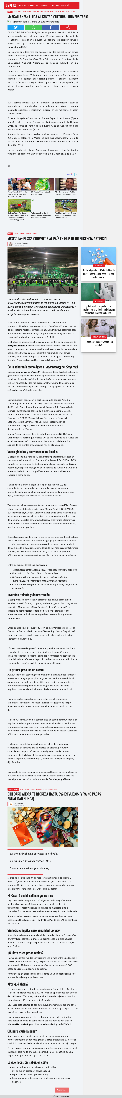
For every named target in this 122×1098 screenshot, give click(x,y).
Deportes (44, 5)
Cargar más (61, 1090)
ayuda (15, 12)
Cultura (10, 12)
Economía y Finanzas (13, 789)
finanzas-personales (36, 789)
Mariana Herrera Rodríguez (21, 1024)
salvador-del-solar (59, 12)
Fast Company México (64, 5)
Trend (52, 5)
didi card (27, 789)
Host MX (16, 234)
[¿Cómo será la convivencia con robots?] (98, 328)
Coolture (22, 9)
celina (19, 12)
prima (51, 12)
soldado (73, 12)
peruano (46, 12)
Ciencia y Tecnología (99, 337)
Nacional (22, 5)
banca (21, 789)
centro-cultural (27, 12)
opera (34, 12)
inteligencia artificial (25, 234)
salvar (67, 12)
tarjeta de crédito (52, 789)
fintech (45, 789)
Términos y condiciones (61, 1096)
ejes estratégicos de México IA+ (26, 372)
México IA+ (35, 234)
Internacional (33, 5)
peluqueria (40, 12)
